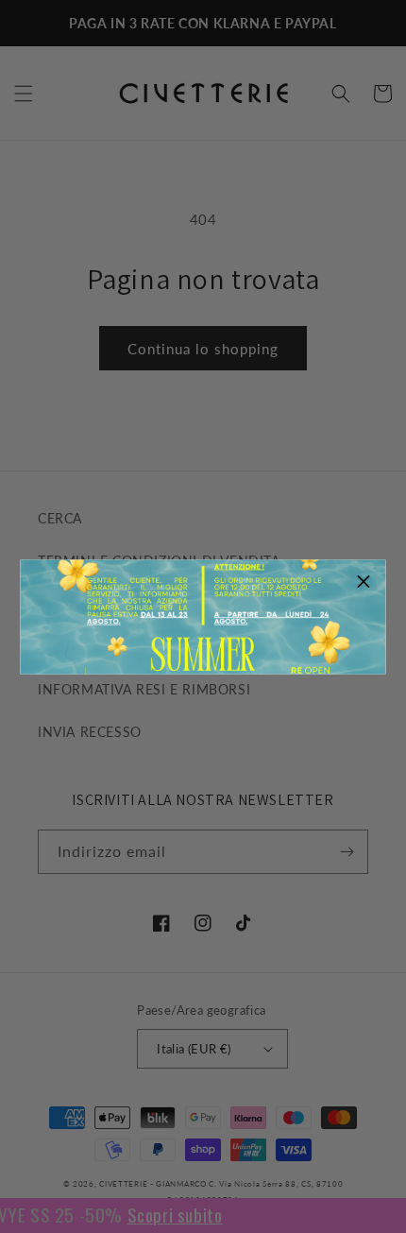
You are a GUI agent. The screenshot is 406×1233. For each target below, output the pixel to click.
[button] (364, 581)
